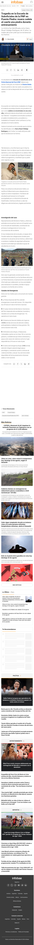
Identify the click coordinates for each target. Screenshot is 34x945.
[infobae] (17, 2)
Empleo (20, 910)
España (26, 893)
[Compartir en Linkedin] (18, 70)
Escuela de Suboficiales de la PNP (10, 415)
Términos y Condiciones (11, 931)
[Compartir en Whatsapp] (7, 70)
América (8, 893)
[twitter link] (12, 885)
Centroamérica (24, 897)
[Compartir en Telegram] (21, 70)
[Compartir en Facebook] (10, 70)
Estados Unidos (10, 897)
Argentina (14, 893)
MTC (15, 6)
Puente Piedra (11, 412)
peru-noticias (25, 415)
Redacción (14, 910)
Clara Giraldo (10, 39)
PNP (3, 412)
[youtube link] (18, 885)
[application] (17, 52)
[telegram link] (22, 885)
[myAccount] (31, 2)
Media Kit (17, 922)
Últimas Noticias (17, 901)
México (17, 897)
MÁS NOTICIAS (17, 585)
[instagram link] (15, 885)
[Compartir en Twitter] (14, 70)
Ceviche (11, 6)
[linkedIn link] (25, 885)
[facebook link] (8, 885)
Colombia (20, 893)
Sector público (26, 6)
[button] (2, 2)
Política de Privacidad (23, 931)
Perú (2, 10)
